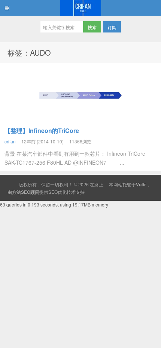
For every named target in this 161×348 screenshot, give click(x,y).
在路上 (80, 8)
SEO (53, 192)
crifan (10, 141)
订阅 (111, 27)
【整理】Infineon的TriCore (41, 130)
